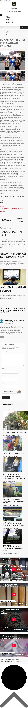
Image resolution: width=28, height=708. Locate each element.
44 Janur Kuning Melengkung (14, 432)
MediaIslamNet (14, 8)
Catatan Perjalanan (7, 430)
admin (16, 49)
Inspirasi (2, 206)
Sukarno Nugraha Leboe (7, 209)
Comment (4, 351)
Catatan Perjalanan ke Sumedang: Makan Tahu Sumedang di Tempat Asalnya (14, 476)
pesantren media (19, 208)
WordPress (18, 661)
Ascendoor (7, 661)
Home (7, 16)
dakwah (7, 208)
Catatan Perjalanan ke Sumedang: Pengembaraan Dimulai (13, 548)
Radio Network (9, 24)
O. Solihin (2, 202)
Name (3, 368)
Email (3, 375)
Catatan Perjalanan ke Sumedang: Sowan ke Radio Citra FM (13, 501)
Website (3, 383)
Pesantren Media (9, 22)
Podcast (8, 19)
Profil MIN (8, 17)
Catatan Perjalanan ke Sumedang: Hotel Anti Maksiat (14, 525)
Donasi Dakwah (9, 21)
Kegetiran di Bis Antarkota (13, 454)
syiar (16, 209)
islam (12, 208)
